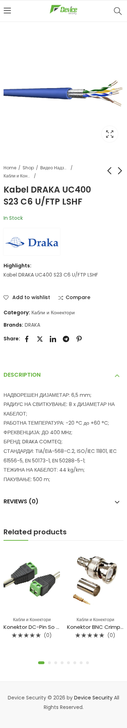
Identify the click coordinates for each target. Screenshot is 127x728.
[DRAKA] (32, 241)
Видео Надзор (54, 168)
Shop (28, 168)
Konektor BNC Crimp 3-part (72, 627)
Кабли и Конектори (18, 176)
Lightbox (110, 134)
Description (22, 375)
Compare (78, 298)
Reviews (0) (21, 501)
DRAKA (32, 324)
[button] (40, 663)
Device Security (93, 697)
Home (10, 168)
